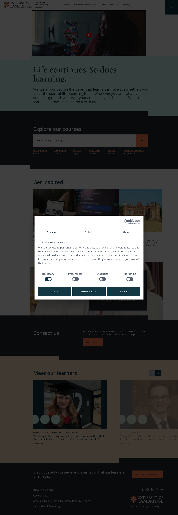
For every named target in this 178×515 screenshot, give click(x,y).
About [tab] (126, 232)
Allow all (123, 291)
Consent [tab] (52, 232)
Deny (55, 291)
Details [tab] (89, 232)
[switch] (75, 279)
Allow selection (89, 291)
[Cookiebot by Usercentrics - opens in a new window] (129, 221)
